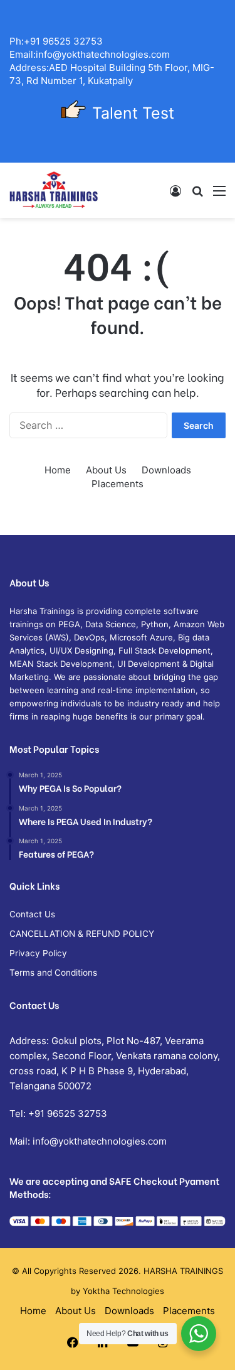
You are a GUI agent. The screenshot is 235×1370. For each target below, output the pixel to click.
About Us (106, 470)
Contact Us (32, 914)
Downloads (166, 470)
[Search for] (197, 195)
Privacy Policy (38, 953)
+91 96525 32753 (67, 1113)
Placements (117, 484)
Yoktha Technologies (123, 1291)
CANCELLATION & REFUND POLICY (81, 934)
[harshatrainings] (53, 190)
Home (57, 470)
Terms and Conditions (53, 973)
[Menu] (219, 195)
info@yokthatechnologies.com (100, 1141)
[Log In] (175, 195)
